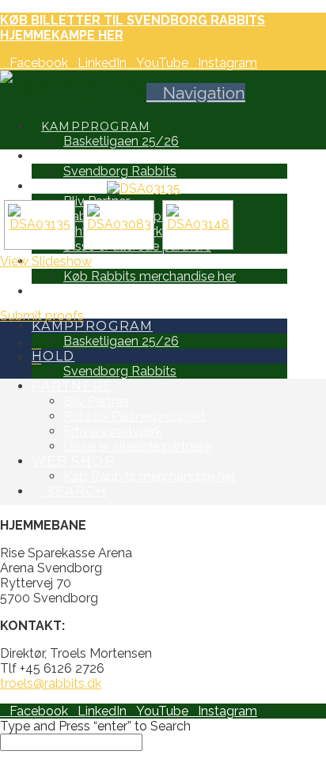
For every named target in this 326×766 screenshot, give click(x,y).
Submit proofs (42, 315)
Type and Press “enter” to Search (95, 726)
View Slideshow (46, 261)
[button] (195, 93)
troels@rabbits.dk (50, 683)
